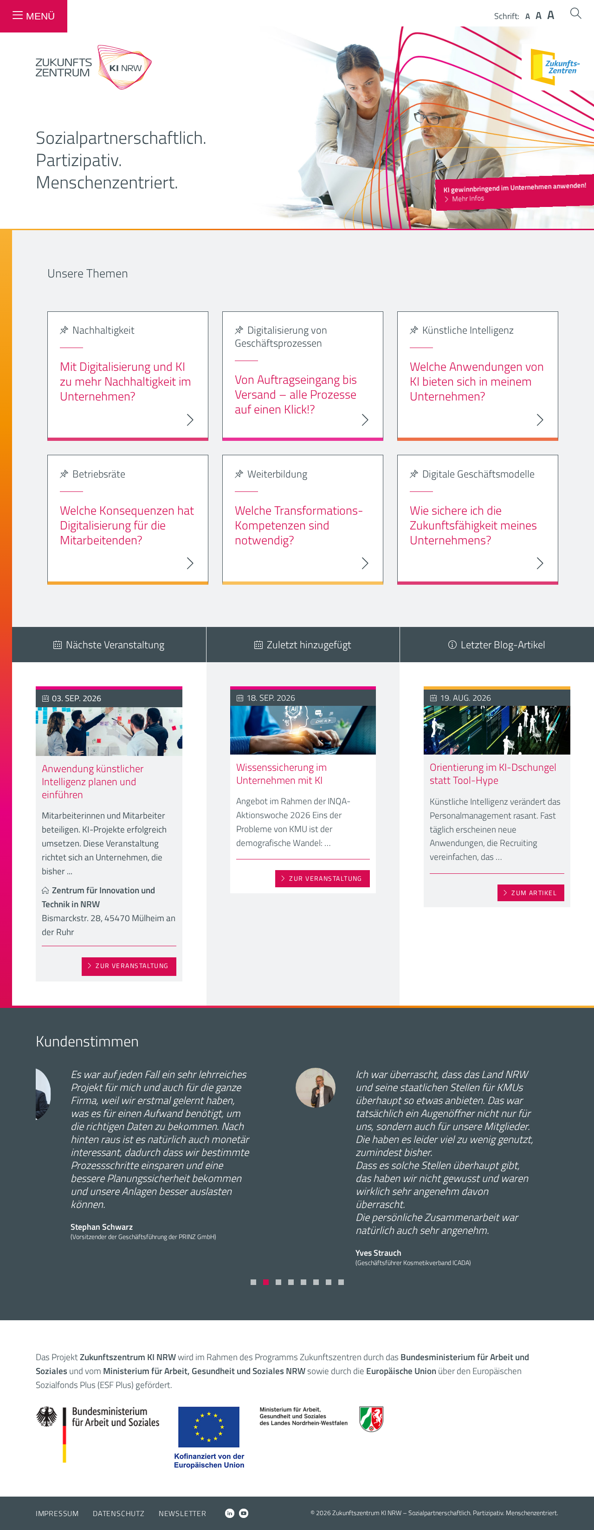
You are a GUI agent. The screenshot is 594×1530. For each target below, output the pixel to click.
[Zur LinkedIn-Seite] (229, 1513)
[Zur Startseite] (94, 86)
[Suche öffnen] (576, 13)
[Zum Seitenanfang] (578, 1510)
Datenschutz (119, 1513)
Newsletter (183, 1513)
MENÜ (40, 16)
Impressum (57, 1513)
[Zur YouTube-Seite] (243, 1513)
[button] (253, 1282)
